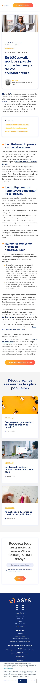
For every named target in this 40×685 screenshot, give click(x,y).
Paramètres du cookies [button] (10, 681)
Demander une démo (23, 5)
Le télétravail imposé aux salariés (17, 124)
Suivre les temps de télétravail (17, 131)
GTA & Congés (9, 48)
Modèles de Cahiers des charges (20, 638)
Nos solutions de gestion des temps (20, 645)
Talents (20, 621)
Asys (6, 43)
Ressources (20, 630)
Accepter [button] (22, 681)
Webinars (20, 633)
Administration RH (20, 623)
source (4, 101)
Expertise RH (20, 613)
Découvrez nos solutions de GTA (20, 362)
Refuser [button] (32, 681)
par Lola (15, 80)
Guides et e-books (20, 636)
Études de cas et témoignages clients (20, 641)
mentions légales (9, 668)
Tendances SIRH (20, 626)
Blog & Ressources (14, 43)
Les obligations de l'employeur (16, 128)
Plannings (20, 618)
